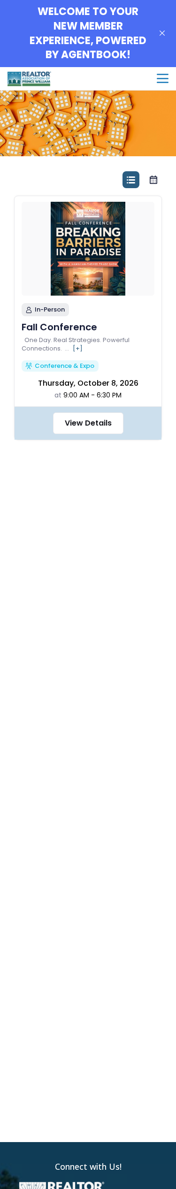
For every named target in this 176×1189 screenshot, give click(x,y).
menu (162, 78)
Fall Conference (59, 327)
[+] (78, 348)
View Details (88, 423)
